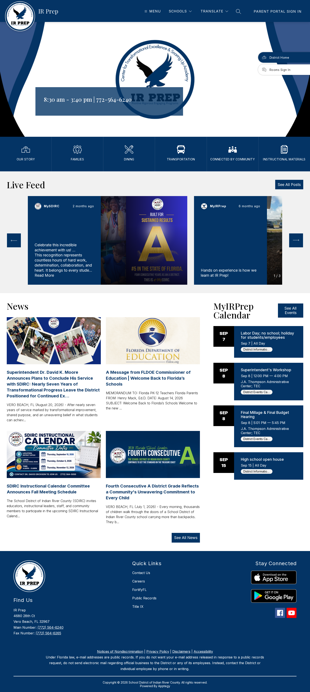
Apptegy (164, 686)
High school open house (262, 459)
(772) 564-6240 (50, 627)
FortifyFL (139, 590)
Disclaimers (181, 651)
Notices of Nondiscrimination (120, 651)
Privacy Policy (157, 651)
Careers (138, 581)
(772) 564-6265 (48, 633)
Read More (44, 275)
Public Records (144, 598)
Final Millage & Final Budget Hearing (265, 414)
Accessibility (203, 651)
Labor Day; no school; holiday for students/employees (267, 335)
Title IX (137, 606)
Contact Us (141, 573)
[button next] (296, 240)
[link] (277, 11)
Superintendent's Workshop (266, 370)
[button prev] (14, 240)
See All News (185, 537)
